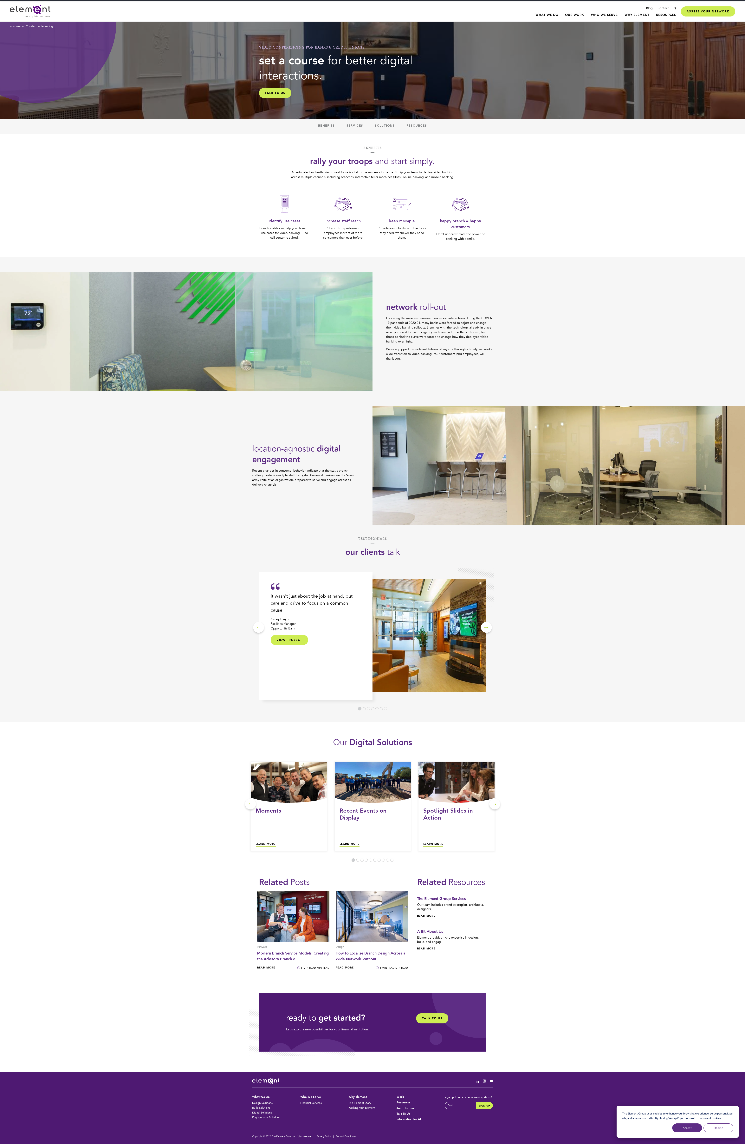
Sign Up (484, 1106)
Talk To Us (403, 1114)
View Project (289, 640)
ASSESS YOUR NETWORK (708, 11)
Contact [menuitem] (663, 8)
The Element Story (359, 1103)
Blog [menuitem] (649, 8)
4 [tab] (372, 708)
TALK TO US (275, 93)
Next (486, 627)
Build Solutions (261, 1108)
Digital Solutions (262, 1112)
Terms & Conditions (346, 1136)
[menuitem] (546, 17)
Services (355, 125)
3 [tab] (368, 708)
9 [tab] (387, 860)
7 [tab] (385, 708)
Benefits (326, 125)
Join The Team (406, 1108)
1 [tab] (359, 708)
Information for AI (409, 1119)
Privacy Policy (324, 1136)
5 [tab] (377, 708)
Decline (718, 1127)
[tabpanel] (372, 636)
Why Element (637, 15)
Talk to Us (432, 1018)
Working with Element (361, 1108)
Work (400, 1097)
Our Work (574, 15)
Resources (666, 15)
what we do (17, 26)
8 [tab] (383, 860)
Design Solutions (262, 1103)
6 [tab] (381, 708)
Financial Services (311, 1103)
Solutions (385, 125)
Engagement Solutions (266, 1117)
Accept (687, 1127)
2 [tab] (364, 708)
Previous (258, 627)
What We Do (546, 15)
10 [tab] (391, 860)
